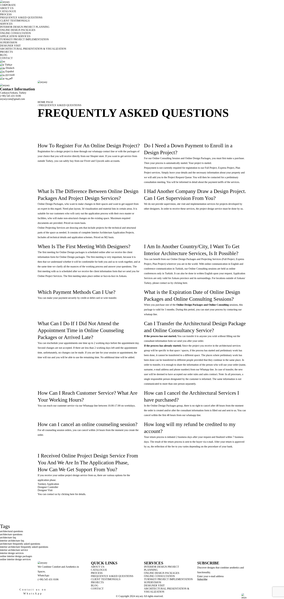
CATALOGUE (8, 11)
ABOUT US (6, 8)
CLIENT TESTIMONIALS (15, 20)
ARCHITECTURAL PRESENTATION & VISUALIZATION (33, 48)
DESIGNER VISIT (10, 45)
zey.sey (139, 596)
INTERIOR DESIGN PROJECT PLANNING (24, 26)
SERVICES (6, 23)
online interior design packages (16, 556)
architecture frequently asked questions (20, 543)
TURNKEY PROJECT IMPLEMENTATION (24, 39)
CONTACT (6, 58)
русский (10, 74)
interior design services (12, 553)
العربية (8, 78)
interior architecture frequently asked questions (24, 546)
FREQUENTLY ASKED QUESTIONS (21, 17)
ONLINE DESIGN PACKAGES (17, 30)
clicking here (180, 283)
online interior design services (15, 559)
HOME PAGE (45, 102)
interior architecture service (14, 550)
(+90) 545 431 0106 (10, 95)
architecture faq (8, 537)
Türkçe (8, 64)
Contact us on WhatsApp (33, 591)
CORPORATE (8, 5)
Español (9, 71)
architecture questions (11, 534)
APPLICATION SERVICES (15, 36)
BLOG (3, 55)
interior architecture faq (12, 540)
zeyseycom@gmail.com (12, 99)
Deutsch (9, 68)
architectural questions (11, 531)
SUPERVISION (8, 42)
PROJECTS (6, 51)
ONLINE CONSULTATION (15, 33)
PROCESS (6, 14)
